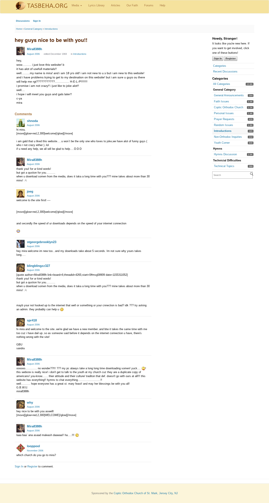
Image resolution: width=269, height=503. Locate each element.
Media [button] (76, 5)
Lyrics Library (96, 5)
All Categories (221, 84)
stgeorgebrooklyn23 (41, 242)
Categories (219, 65)
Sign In (37, 21)
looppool (33, 446)
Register (230, 58)
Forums (148, 5)
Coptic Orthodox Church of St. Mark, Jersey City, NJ (146, 493)
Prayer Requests (224, 119)
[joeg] (20, 193)
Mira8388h (34, 49)
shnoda (32, 121)
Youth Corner (222, 142)
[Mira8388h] (20, 51)
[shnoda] (20, 123)
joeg (30, 191)
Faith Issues (221, 101)
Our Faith (132, 5)
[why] (20, 404)
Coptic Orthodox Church (228, 107)
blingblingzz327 (38, 266)
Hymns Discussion (225, 154)
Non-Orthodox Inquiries (228, 136)
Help (162, 5)
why (30, 402)
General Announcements (229, 95)
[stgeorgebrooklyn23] (20, 244)
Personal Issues (224, 113)
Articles (115, 5)
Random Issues (223, 125)
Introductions (222, 130)
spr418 (32, 320)
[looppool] (20, 448)
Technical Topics (224, 166)
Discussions (23, 21)
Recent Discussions (225, 71)
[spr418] (20, 322)
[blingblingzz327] (20, 268)
